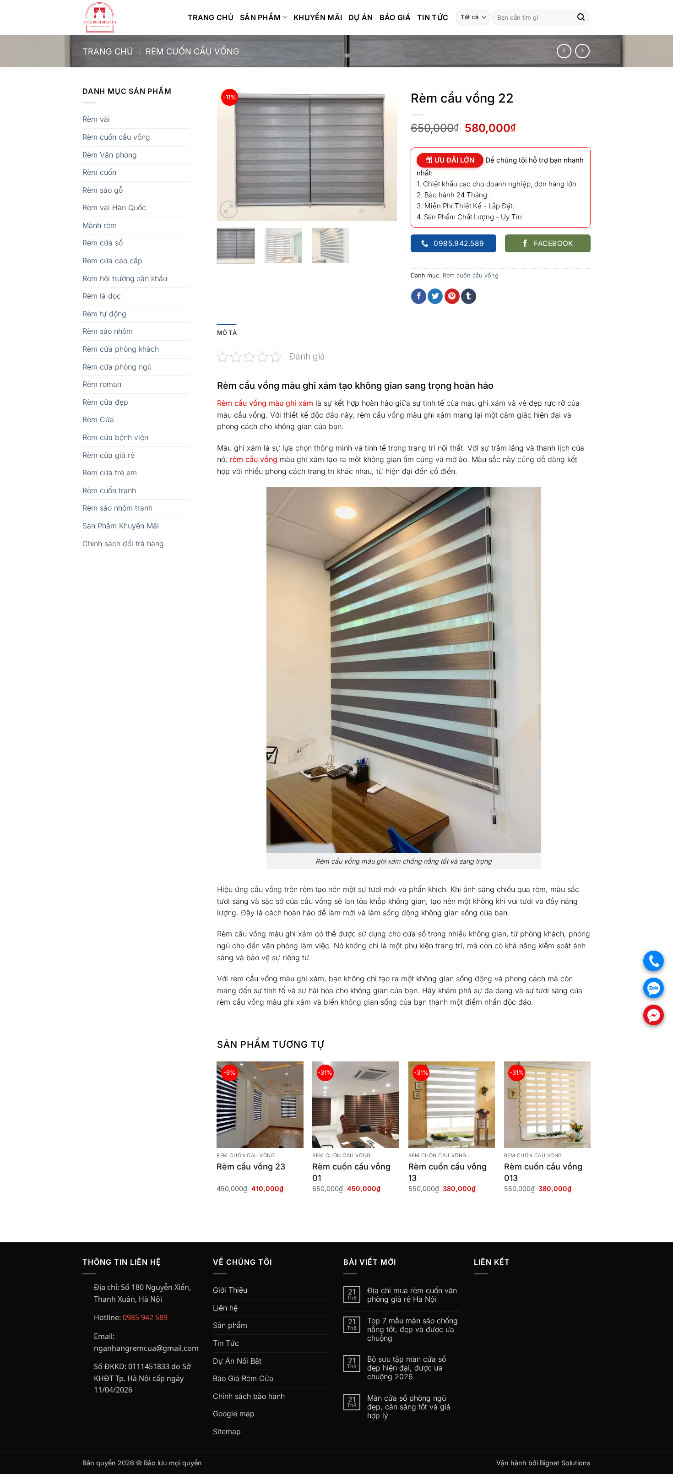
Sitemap (227, 1431)
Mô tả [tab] (227, 332)
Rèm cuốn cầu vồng (192, 51)
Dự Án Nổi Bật (237, 1360)
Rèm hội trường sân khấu (124, 278)
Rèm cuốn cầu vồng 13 (447, 1172)
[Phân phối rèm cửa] (128, 17)
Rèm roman (101, 384)
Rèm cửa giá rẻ (108, 455)
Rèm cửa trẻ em (109, 472)
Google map (234, 1413)
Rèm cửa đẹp (105, 402)
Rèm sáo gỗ (102, 190)
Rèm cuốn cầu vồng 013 (543, 1172)
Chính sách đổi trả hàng (123, 543)
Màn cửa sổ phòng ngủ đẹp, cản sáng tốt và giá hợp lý (408, 1407)
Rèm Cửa (98, 419)
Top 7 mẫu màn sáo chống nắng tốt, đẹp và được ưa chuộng (412, 1329)
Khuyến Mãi (317, 17)
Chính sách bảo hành (249, 1396)
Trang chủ (107, 51)
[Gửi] (581, 17)
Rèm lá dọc (101, 295)
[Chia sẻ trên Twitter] (435, 296)
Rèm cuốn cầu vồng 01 (351, 1172)
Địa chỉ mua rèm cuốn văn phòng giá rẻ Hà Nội (412, 1295)
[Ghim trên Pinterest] (452, 296)
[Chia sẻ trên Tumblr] (468, 296)
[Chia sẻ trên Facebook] (418, 296)
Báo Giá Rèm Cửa (243, 1378)
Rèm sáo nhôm (107, 331)
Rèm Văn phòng (109, 154)
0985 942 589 (145, 1317)
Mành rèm (99, 225)
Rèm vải (96, 119)
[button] (229, 209)
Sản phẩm (230, 1325)
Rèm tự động (104, 313)
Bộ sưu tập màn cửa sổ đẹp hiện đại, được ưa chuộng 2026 (406, 1368)
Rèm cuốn (99, 172)
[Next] (382, 153)
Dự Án (360, 17)
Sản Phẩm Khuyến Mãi (120, 525)
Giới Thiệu (230, 1290)
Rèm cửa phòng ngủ (117, 366)
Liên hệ (225, 1307)
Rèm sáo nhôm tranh (117, 507)
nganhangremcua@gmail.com (146, 1348)
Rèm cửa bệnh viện (115, 437)
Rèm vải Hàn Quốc (114, 207)
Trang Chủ (210, 17)
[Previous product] (582, 51)
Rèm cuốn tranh (109, 490)
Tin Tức (432, 17)
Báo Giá (395, 17)
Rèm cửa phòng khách (120, 349)
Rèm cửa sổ (102, 242)
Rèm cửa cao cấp (112, 260)
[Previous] (232, 153)
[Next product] (564, 51)
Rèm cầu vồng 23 (251, 1166)
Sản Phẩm (260, 17)
